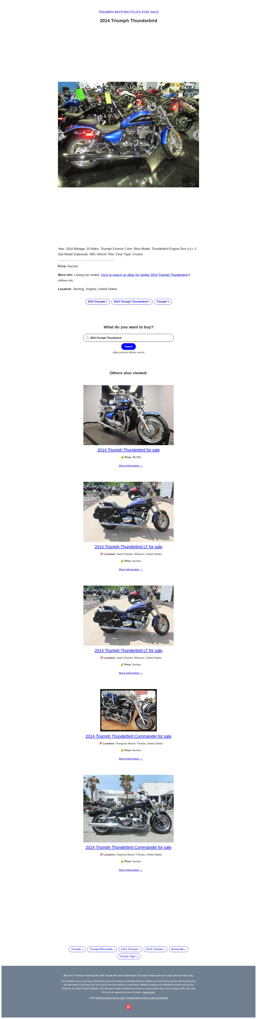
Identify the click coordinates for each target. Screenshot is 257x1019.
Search (129, 346)
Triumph (162, 301)
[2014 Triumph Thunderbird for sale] (128, 444)
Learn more (149, 992)
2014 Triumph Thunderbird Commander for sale (128, 736)
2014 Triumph (96, 301)
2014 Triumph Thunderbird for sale (128, 450)
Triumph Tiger (127, 956)
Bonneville (177, 949)
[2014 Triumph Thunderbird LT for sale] (128, 540)
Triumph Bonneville (101, 949)
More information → (131, 465)
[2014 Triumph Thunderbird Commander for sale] (128, 730)
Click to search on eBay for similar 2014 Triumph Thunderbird (144, 275)
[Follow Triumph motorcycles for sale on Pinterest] (128, 1008)
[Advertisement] (128, 53)
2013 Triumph (129, 949)
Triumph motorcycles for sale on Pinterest (147, 998)
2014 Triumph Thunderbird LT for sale (128, 546)
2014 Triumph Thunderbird (131, 301)
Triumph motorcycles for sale (128, 12)
